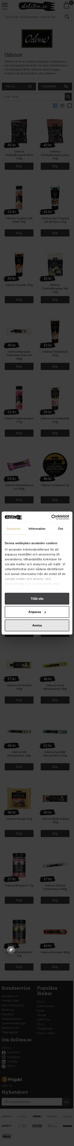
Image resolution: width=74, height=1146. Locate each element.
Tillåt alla (37, 598)
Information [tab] (37, 528)
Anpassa (34, 612)
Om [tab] (60, 528)
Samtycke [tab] (13, 528)
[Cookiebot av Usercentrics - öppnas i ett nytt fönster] (52, 517)
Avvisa (37, 625)
